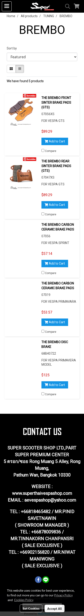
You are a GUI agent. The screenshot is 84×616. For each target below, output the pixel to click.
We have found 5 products (25, 81)
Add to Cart (56, 141)
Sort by (13, 48)
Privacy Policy (63, 595)
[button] (66, 6)
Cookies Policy (23, 600)
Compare (50, 151)
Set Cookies (31, 608)
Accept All (54, 608)
